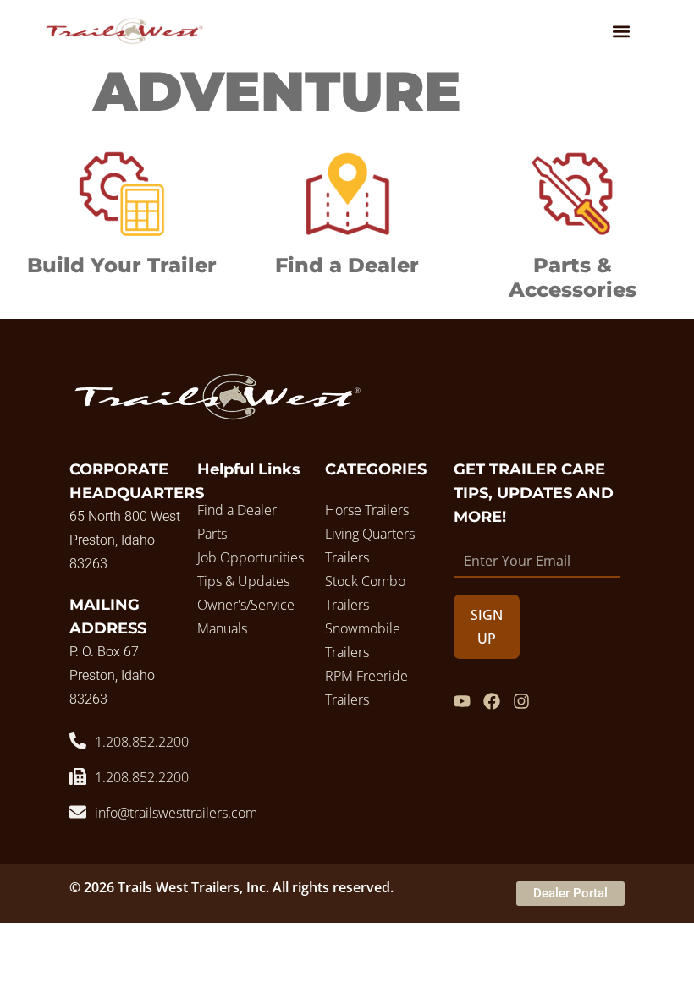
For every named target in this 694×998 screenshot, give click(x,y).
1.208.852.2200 (142, 741)
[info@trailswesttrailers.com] (77, 811)
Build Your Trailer (122, 265)
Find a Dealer (347, 265)
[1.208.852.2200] (77, 740)
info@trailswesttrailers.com (176, 812)
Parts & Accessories (572, 277)
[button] (621, 31)
